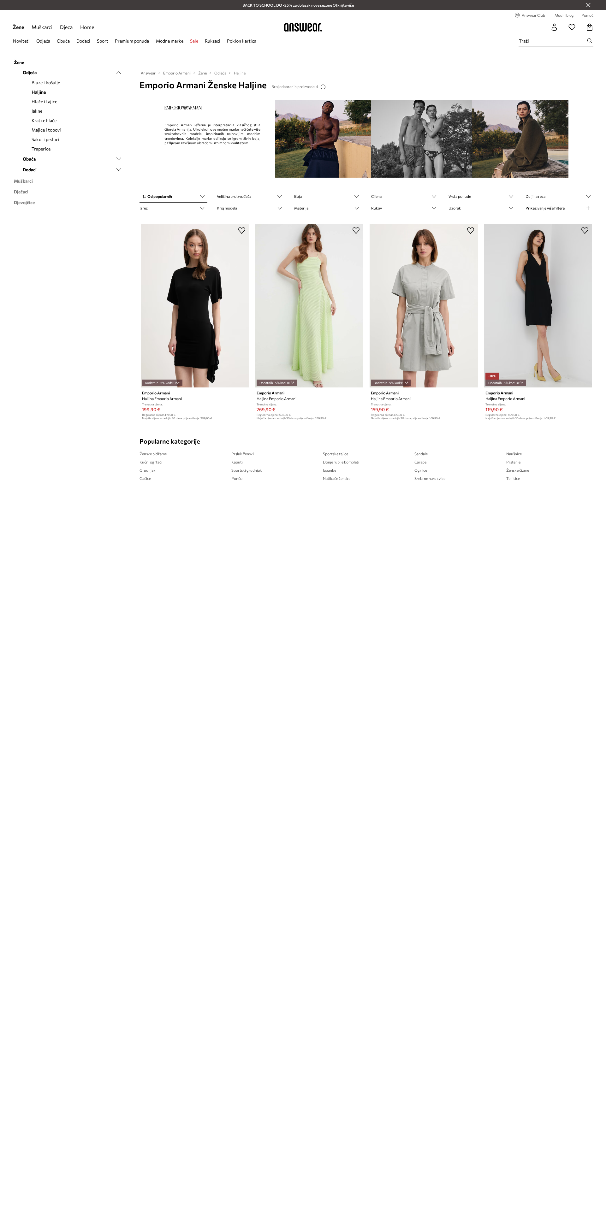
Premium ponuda (132, 41)
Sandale (421, 454)
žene (18, 27)
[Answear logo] (303, 27)
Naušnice (514, 454)
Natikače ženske (336, 478)
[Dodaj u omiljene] (242, 230)
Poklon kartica (241, 41)
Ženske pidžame (153, 454)
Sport (102, 41)
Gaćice (145, 478)
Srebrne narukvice (429, 478)
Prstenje (513, 462)
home (87, 27)
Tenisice (513, 478)
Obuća (63, 41)
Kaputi (237, 462)
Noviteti (21, 41)
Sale (194, 41)
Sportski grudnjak (246, 470)
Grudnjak (148, 470)
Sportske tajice (335, 454)
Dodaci (83, 41)
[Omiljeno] (572, 27)
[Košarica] (589, 27)
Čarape (420, 462)
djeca (66, 27)
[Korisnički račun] (554, 27)
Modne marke (169, 41)
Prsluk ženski (242, 454)
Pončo (236, 478)
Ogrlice (420, 470)
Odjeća (43, 41)
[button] (173, 197)
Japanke (329, 470)
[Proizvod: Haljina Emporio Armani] (195, 305)
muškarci (42, 27)
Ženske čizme (517, 470)
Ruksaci (212, 41)
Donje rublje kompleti (341, 462)
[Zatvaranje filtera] (588, 5)
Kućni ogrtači (151, 462)
